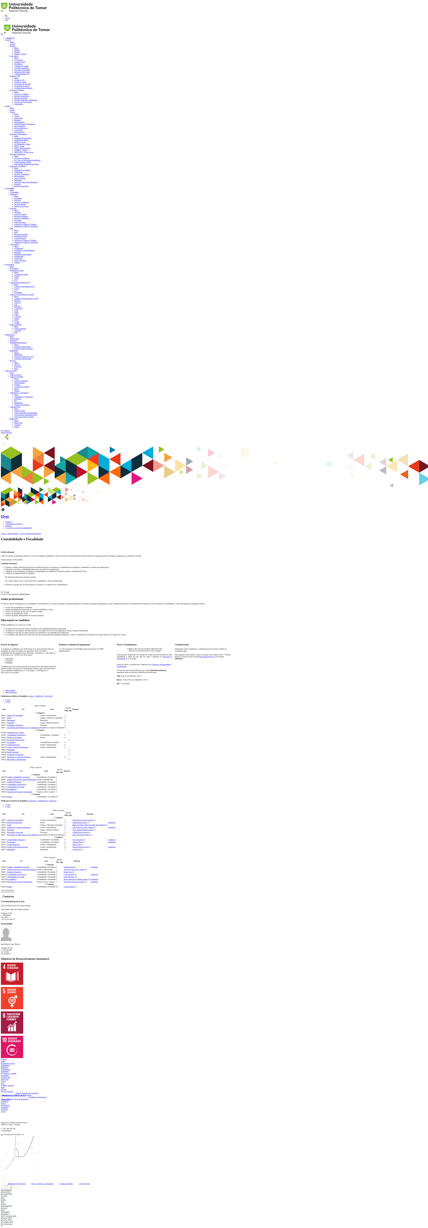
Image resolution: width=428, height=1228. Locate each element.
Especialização (19, 132)
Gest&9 (17, 323)
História (12, 46)
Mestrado (17, 120)
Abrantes (17, 425)
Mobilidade (14, 351)
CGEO (16, 288)
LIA (15, 280)
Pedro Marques (69, 877)
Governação (14, 56)
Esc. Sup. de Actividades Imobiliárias (27, 160)
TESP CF (8, 522)
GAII (16, 278)
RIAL (16, 369)
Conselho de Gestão (21, 66)
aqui (184, 651)
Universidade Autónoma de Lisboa (26, 164)
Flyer (5, 516)
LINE (16, 315)
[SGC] (3, 1103)
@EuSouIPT (14, 244)
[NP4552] (5, 1101)
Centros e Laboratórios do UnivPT (22, 294)
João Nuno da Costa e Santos (82, 820)
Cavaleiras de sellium (21, 387)
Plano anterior (10, 690)
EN (6, 20)
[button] (1, 1226)
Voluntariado (18, 256)
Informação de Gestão (22, 72)
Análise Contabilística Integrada (18, 777)
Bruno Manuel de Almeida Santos (76, 879)
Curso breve (18, 130)
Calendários (18, 172)
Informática (11, 750)
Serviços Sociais (20, 178)
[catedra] (4, 1110)
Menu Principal (6, 433)
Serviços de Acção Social (23, 102)
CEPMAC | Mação (21, 150)
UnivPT (8, 40)
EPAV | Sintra (19, 146)
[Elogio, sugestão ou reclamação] (7, 1091)
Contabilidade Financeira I (16, 735)
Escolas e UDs (15, 76)
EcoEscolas (18, 258)
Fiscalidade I (11, 742)
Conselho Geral (19, 62)
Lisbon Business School (22, 162)
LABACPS (18, 309)
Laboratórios (18, 104)
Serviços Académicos (21, 96)
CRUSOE (18, 367)
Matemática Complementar (16, 759)
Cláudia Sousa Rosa (79, 822)
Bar (15, 401)
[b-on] (3, 1112)
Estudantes (13, 194)
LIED (16, 313)
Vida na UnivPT (11, 371)
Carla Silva (76, 849)
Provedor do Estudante (22, 70)
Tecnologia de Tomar (21, 86)
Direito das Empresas (14, 737)
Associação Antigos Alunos (24, 417)
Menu (12, 42)
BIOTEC (17, 300)
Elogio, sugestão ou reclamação (42, 1184)
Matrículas (18, 180)
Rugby (16, 389)
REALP (13, 361)
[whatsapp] (24, 1188)
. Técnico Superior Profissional (30, 534)
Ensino (7, 106)
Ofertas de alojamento (22, 405)
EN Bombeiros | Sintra (22, 144)
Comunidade (9, 188)
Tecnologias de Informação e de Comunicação (23, 728)
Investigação (9, 264)
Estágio (9, 797)
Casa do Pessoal (20, 222)
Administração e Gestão (15, 733)
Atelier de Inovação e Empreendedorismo (21, 780)
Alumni (17, 262)
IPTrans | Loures (20, 142)
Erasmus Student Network (23, 349)
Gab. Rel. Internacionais (22, 359)
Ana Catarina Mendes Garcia (82, 830)
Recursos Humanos (21, 98)
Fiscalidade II (11, 789)
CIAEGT (17, 302)
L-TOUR (17, 317)
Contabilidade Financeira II (16, 784)
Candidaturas (10, 38)
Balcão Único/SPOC (21, 186)
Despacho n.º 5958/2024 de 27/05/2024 (43, 801)
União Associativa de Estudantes (25, 413)
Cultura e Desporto (16, 377)
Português (10, 723)
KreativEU (13, 341)
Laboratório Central (17, 270)
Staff (11, 228)
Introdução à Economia (15, 755)
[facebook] (3, 1188)
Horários (8, 526)
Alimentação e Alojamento (19, 393)
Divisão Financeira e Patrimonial (25, 100)
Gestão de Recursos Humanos (17, 747)
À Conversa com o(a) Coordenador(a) (18, 528)
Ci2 (15, 290)
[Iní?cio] (24, 12)
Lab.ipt (16, 276)
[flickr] (20, 1188)
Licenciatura (18, 118)
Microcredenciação (21, 128)
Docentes (13, 208)
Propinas (17, 184)
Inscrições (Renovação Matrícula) (26, 182)
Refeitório (17, 399)
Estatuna (17, 385)
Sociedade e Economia (15, 725)
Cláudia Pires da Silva (80, 832)
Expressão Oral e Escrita (15, 740)
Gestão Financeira (13, 745)
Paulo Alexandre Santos (80, 835)
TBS (16, 333)
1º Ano (7, 700)
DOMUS (17, 307)
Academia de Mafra (21, 140)
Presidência (18, 64)
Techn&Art (18, 292)
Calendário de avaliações (14, 524)
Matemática (11, 720)
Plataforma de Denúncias (17, 1184)
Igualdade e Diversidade (22, 254)
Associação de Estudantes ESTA (25, 415)
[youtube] (11, 1188)
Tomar (16, 427)
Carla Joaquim (77, 840)
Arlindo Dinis (77, 842)
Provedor (17, 200)
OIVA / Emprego (20, 260)
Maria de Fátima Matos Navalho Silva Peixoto (88, 825)
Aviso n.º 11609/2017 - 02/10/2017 (40, 696)
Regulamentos (19, 176)
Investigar (17, 220)
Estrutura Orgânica (66, 1184)
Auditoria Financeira (14, 782)
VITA (16, 321)
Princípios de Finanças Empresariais (19, 792)
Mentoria (17, 252)
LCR (16, 311)
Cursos (12, 112)
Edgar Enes (76, 845)
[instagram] (7, 1188)
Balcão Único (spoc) (21, 206)
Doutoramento (19, 122)
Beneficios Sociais (20, 236)
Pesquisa (7, 431)
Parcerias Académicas (17, 154)
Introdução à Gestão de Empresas (19, 757)
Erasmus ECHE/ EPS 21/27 (24, 357)
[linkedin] (15, 1188)
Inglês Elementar (13, 752)
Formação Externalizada (18, 134)
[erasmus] (4, 1107)
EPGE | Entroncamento (22, 148)
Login (7, 18)
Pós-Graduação (19, 126)
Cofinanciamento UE (21, 74)
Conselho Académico (21, 68)
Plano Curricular (11, 692)
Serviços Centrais (20, 214)
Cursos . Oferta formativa (10, 534)
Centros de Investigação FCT (20, 282)
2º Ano (7, 702)
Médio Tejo (14, 419)
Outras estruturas (16, 325)
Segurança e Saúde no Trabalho (25, 224)
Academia (17, 331)
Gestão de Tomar (20, 82)
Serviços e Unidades (17, 90)
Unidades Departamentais (23, 88)
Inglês (9, 718)
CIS (15, 304)
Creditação (111, 822)
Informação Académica (18, 166)
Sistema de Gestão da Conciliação (26, 226)
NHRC (16, 319)
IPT (2, 34)
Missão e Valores (20, 54)
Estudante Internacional (18, 343)
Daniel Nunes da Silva (80, 847)
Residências (18, 403)
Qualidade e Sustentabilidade (24, 250)
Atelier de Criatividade (15, 715)
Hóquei (17, 391)
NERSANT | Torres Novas (23, 152)
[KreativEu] (5, 1105)
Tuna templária (19, 383)
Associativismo (15, 407)
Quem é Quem (84, 1184)
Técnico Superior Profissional (24, 124)
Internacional (9, 335)
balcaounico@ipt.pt (206, 657)
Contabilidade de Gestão (15, 787)
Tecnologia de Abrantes (22, 84)
